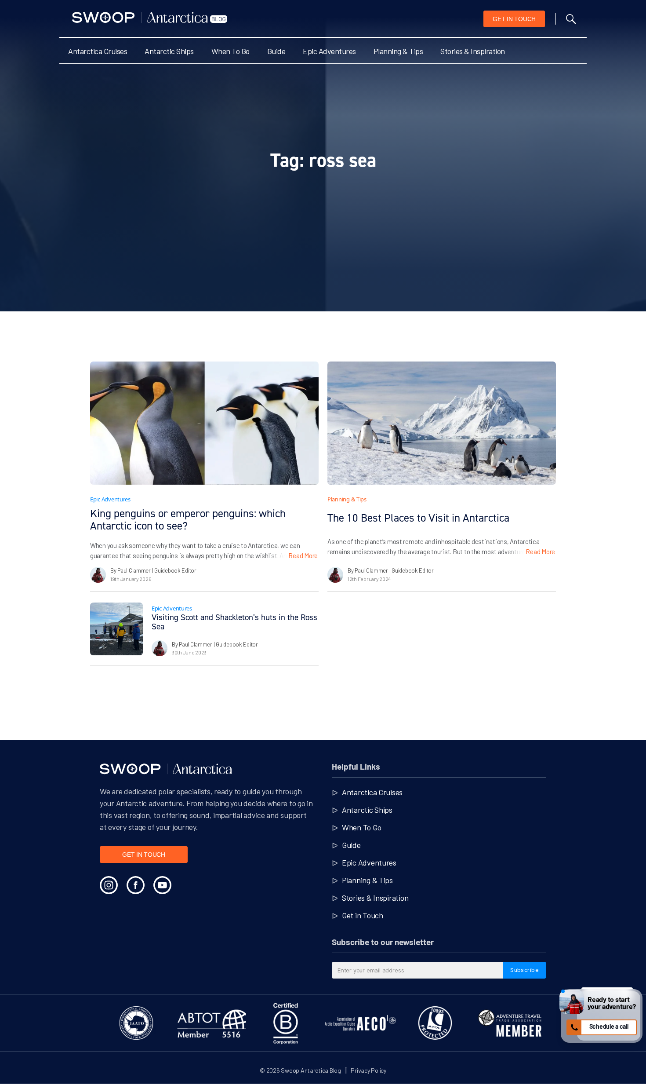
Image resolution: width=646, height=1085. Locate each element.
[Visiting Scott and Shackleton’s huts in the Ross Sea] (116, 629)
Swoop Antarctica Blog (311, 1070)
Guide (276, 51)
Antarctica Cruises (97, 51)
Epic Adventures (329, 51)
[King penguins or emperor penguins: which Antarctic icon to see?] (204, 423)
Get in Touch (362, 915)
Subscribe (524, 969)
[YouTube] (162, 885)
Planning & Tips (398, 51)
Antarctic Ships (169, 51)
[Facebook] (136, 885)
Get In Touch (514, 18)
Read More (303, 555)
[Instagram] (109, 885)
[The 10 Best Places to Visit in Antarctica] (441, 423)
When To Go (230, 51)
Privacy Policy (368, 1070)
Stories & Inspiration (472, 51)
